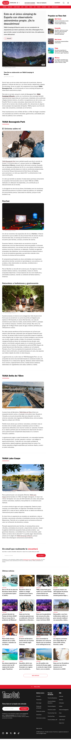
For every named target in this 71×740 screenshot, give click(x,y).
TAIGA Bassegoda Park (8, 161)
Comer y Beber (17, 7)
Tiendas (38, 7)
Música (30, 7)
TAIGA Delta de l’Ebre (25, 412)
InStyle (60, 706)
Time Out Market (55, 7)
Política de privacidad (38, 707)
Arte (22, 7)
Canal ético (38, 714)
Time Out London (52, 709)
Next (43, 54)
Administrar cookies (40, 718)
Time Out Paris (51, 716)
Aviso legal (38, 703)
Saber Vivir (61, 723)
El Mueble (61, 703)
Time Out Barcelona (52, 698)
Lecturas (61, 696)
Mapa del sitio (39, 728)
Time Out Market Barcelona (51, 702)
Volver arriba (37, 686)
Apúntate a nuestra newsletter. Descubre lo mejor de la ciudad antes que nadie (20, 551)
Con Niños (44, 7)
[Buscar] (63, 3)
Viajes (49, 7)
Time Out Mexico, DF (52, 719)
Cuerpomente (62, 716)
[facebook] (7, 733)
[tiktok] (18, 733)
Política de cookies (40, 711)
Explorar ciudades (30, 3)
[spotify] (15, 733)
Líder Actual (62, 719)
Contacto (38, 696)
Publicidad (38, 699)
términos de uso (26, 559)
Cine (35, 7)
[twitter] (11, 733)
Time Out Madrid (52, 706)
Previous (4, 54)
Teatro (26, 7)
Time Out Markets (41, 3)
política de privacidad (36, 559)
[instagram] (3, 733)
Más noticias (35, 675)
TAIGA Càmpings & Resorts (24, 536)
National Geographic (64, 709)
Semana (61, 699)
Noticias (4, 7)
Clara (60, 713)
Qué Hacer (10, 7)
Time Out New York (52, 713)
